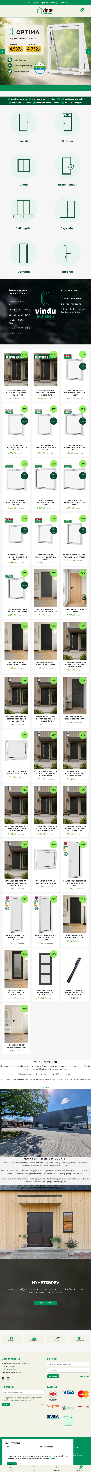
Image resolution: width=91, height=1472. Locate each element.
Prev (2, 51)
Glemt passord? (84, 1376)
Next (88, 51)
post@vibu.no (74, 304)
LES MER (45, 1087)
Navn (9, 1447)
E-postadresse (46, 1447)
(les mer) (52, 1458)
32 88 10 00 (75, 299)
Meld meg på (45, 1303)
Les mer (41, 1405)
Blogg (77, 1447)
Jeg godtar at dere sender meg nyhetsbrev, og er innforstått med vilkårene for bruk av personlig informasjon (22, 1399)
